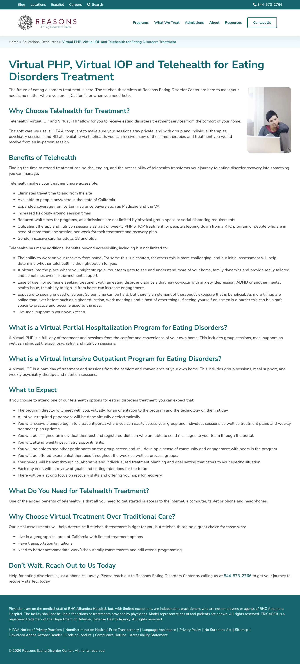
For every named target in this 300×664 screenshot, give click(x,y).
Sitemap (241, 629)
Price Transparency (124, 629)
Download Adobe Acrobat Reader (35, 635)
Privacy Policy (190, 629)
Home (13, 42)
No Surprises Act (217, 629)
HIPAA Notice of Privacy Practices (35, 629)
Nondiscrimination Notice (85, 629)
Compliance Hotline (110, 635)
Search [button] (97, 4)
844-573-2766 (269, 4)
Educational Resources (40, 42)
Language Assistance (159, 629)
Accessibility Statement (149, 635)
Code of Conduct (79, 635)
